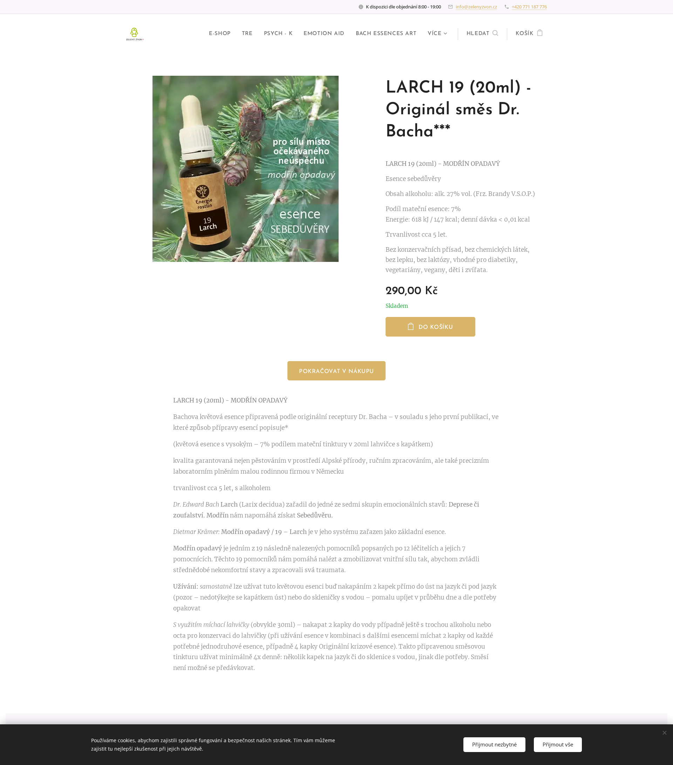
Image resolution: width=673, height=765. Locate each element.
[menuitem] (221, 34)
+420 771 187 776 (529, 7)
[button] (482, 34)
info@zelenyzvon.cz (476, 7)
